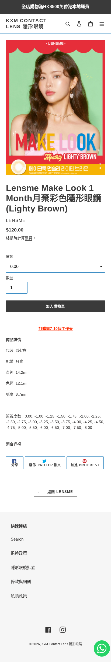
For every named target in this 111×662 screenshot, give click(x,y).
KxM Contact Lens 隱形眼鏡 (26, 23)
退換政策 (19, 553)
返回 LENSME (59, 492)
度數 (9, 256)
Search (17, 539)
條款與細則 (21, 581)
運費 (28, 238)
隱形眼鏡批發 (23, 567)
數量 (9, 278)
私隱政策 (19, 596)
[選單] (101, 23)
